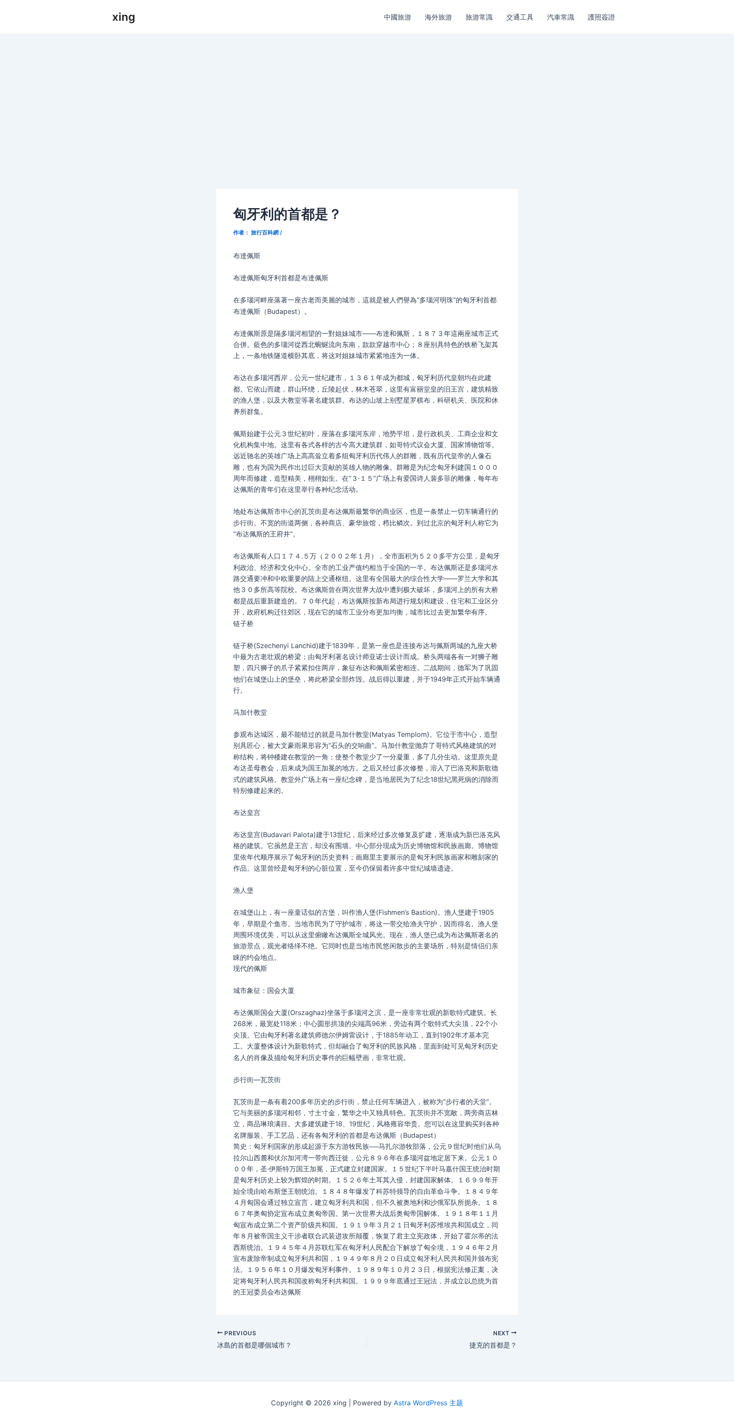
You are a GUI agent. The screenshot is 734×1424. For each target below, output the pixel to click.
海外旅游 (438, 17)
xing (123, 16)
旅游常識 (479, 17)
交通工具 (520, 17)
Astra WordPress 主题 (428, 1403)
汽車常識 (560, 17)
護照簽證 (601, 17)
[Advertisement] (367, 98)
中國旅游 (397, 17)
